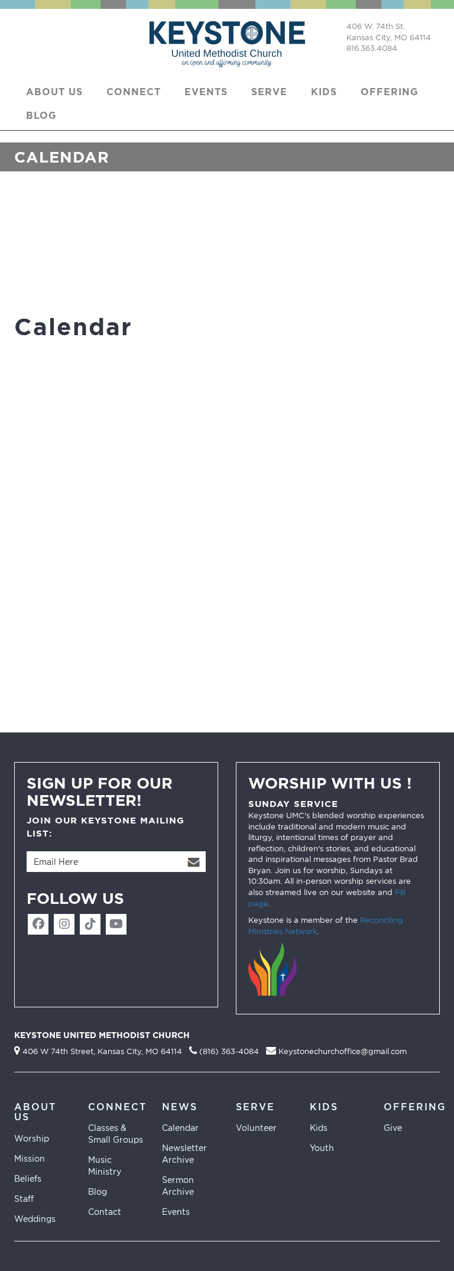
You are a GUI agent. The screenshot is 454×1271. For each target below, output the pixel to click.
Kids (318, 1127)
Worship (31, 1138)
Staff (24, 1198)
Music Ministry (104, 1165)
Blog (41, 115)
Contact (104, 1211)
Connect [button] (133, 91)
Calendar (180, 1127)
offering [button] (390, 91)
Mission (29, 1158)
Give (393, 1127)
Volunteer (256, 1127)
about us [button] (54, 91)
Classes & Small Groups (115, 1133)
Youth (322, 1147)
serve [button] (269, 91)
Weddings (35, 1218)
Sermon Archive (178, 1185)
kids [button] (324, 91)
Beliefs (27, 1178)
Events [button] (206, 91)
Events (176, 1211)
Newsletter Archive (184, 1153)
